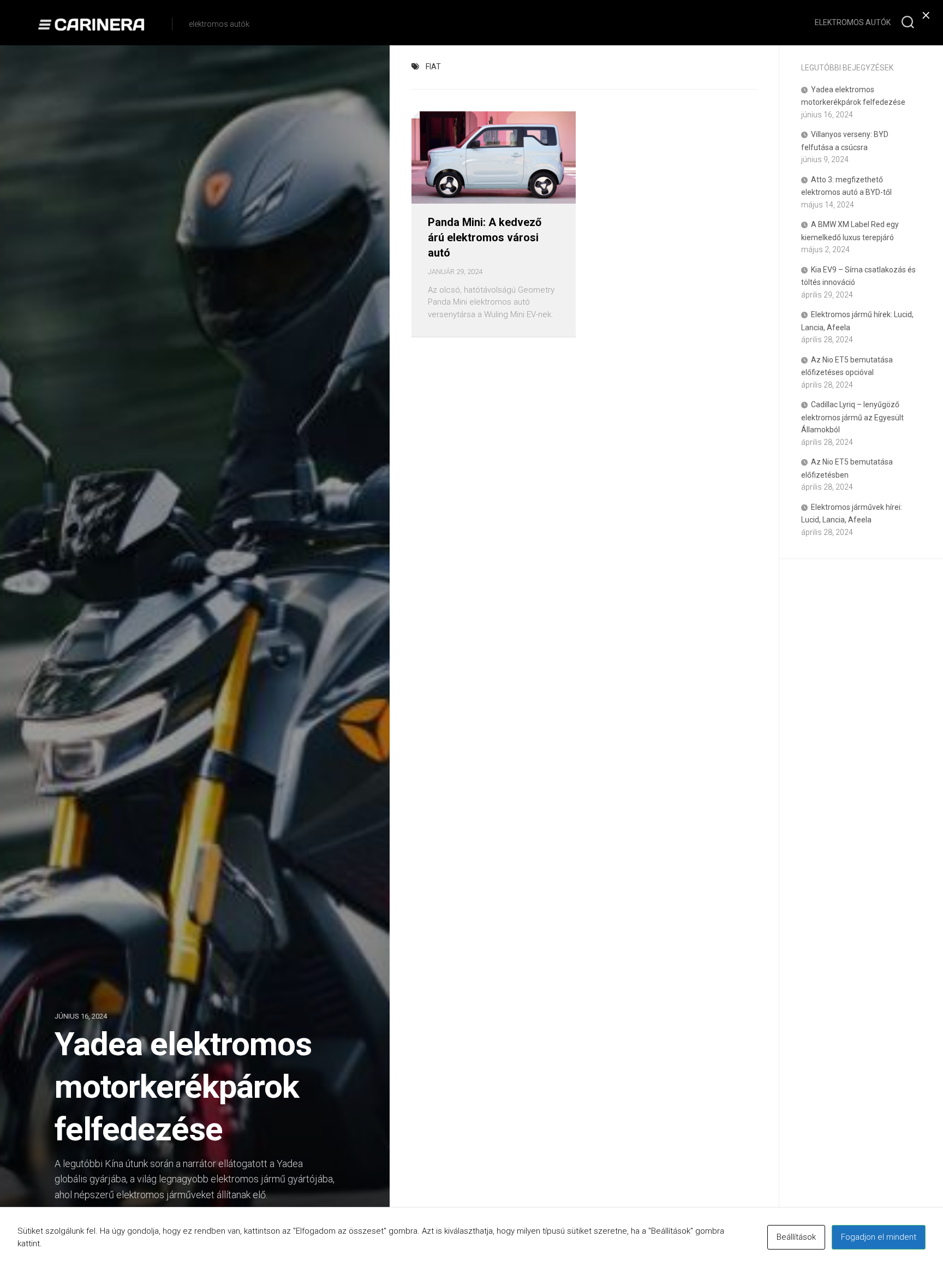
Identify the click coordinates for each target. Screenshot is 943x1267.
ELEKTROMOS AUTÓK (853, 22)
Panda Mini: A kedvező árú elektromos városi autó (484, 237)
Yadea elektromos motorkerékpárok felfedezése (183, 1087)
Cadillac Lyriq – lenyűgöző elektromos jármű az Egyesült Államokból (852, 417)
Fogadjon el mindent (878, 1237)
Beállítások (796, 1237)
